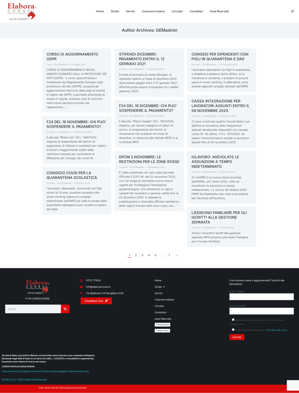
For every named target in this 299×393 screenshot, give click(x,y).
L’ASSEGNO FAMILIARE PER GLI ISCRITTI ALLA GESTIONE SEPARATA (219, 217)
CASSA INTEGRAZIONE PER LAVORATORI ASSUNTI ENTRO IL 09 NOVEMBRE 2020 (221, 106)
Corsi (49, 64)
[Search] (65, 309)
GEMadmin (166, 30)
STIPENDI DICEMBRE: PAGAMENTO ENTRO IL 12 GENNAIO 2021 (142, 59)
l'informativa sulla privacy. (277, 330)
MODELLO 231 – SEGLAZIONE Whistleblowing (24, 379)
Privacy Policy (162, 324)
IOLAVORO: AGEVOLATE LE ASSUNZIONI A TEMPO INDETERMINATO (215, 162)
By (61, 64)
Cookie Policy (162, 330)
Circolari (123, 69)
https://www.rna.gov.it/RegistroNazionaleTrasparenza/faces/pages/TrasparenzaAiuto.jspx (45, 371)
